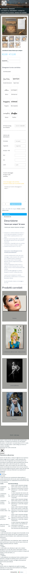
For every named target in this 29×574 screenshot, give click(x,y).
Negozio (5, 9)
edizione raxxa (5, 210)
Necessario (3, 474)
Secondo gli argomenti (9, 10)
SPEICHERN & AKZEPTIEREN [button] (6, 569)
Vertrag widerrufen (14, 572)
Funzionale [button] (2, 530)
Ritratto (21, 10)
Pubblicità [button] (2, 554)
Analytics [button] (2, 545)
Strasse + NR (6, 150)
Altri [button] (1, 563)
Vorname (5, 141)
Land (4, 164)
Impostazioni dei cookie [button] (5, 447)
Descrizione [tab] (7, 214)
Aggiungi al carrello (15, 204)
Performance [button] (3, 537)
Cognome (5, 146)
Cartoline (23, 208)
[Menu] (26, 3)
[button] (24, 19)
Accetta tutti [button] (13, 447)
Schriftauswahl (7, 71)
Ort (4, 160)
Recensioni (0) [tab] (7, 216)
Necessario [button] (2, 473)
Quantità (4, 61)
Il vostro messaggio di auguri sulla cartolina (8, 174)
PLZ (4, 155)
